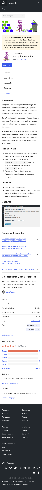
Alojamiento (6, 417)
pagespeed (30, 329)
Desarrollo (7, 88)
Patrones (25, 421)
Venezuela (10, 463)
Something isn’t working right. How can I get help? (11, 262)
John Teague (21, 59)
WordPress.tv (8, 437)
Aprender (5, 427)
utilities (37, 329)
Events (24, 430)
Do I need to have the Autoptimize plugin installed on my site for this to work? (16, 255)
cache (37, 325)
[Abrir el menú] (39, 3)
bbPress (6, 451)
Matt (4, 447)
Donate (25, 434)
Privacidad (6, 421)
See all (37, 368)
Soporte (7, 93)
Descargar (6, 65)
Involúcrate (26, 427)
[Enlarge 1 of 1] (37, 208)
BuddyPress (7, 454)
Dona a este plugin (8, 398)
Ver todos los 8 (35, 321)
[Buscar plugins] (23, 16)
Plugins (24, 417)
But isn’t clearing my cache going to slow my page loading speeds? (14, 240)
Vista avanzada (7, 335)
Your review (6, 368)
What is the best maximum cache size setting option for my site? (14, 247)
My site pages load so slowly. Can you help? (18, 269)
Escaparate (26, 410)
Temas (24, 414)
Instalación (8, 83)
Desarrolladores (7, 434)
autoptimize (30, 325)
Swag (25, 437)
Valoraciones (8, 78)
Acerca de (5, 410)
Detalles (7, 73)
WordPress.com (8, 444)
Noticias (5, 414)
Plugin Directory (7, 9)
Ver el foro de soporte (10, 383)
